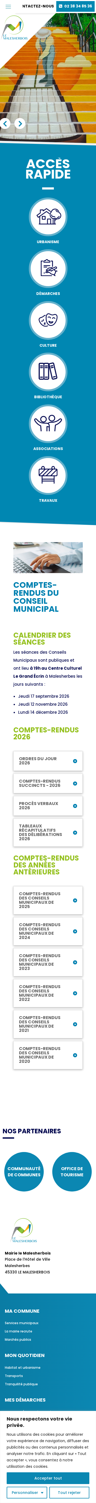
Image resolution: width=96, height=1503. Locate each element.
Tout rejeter (69, 1492)
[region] (48, 1457)
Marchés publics (18, 1339)
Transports (14, 1376)
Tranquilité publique (21, 1384)
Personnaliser (25, 1492)
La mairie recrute (18, 1331)
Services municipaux (21, 1323)
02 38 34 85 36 (78, 6)
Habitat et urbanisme (23, 1367)
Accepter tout (48, 1478)
